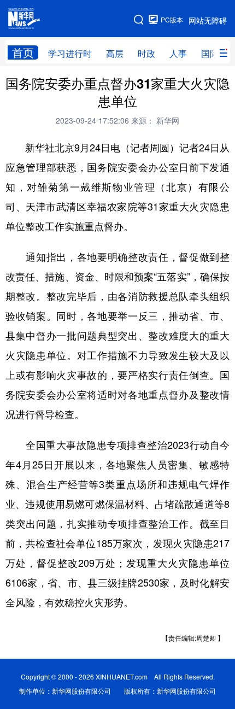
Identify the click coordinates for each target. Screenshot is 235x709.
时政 (146, 53)
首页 (23, 52)
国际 (210, 53)
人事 (178, 53)
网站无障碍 (208, 20)
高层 (115, 53)
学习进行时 (70, 53)
